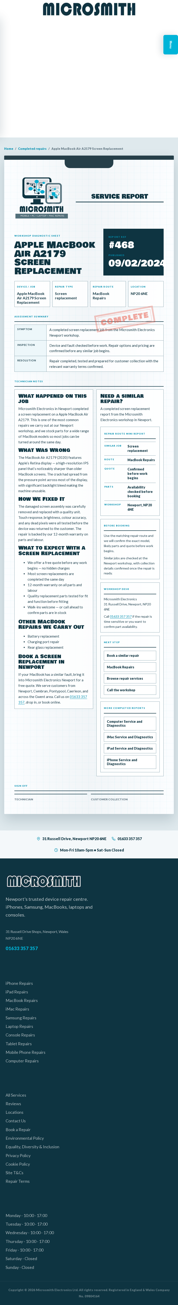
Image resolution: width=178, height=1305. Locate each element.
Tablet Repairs (19, 1043)
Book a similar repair (123, 655)
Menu (170, 45)
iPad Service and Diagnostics (130, 748)
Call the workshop (121, 690)
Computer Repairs (22, 1060)
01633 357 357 (121, 616)
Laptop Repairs (19, 1026)
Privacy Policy (18, 1155)
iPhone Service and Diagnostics (122, 762)
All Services (16, 1095)
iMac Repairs (17, 1008)
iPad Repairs (17, 991)
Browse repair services (125, 678)
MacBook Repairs (120, 667)
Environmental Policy (25, 1138)
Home (8, 148)
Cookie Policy (18, 1164)
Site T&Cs (14, 1172)
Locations (14, 1112)
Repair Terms (18, 1181)
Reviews (13, 1103)
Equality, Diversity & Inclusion (32, 1146)
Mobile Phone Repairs (25, 1052)
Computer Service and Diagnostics (124, 724)
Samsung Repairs (21, 1017)
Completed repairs (32, 148)
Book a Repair (18, 1129)
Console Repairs (20, 1034)
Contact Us (16, 1120)
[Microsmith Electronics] (89, 9)
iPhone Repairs (19, 983)
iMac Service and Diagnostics (130, 737)
